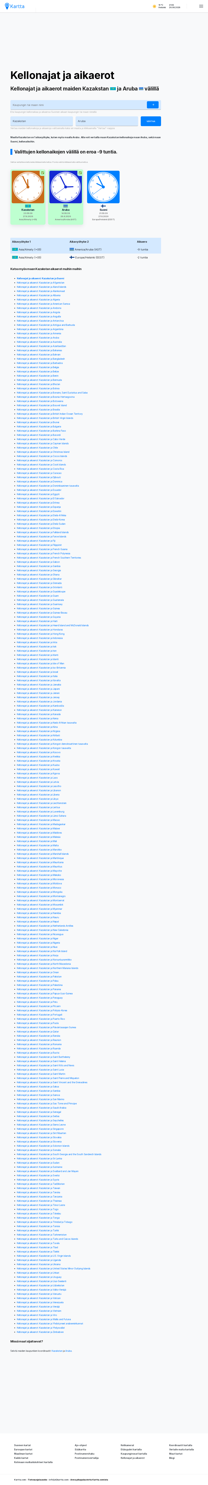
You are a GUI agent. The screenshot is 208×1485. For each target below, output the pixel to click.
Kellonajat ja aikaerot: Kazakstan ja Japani (38, 688)
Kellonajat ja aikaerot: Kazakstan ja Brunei (38, 422)
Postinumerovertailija (87, 1458)
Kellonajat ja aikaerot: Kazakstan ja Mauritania (40, 862)
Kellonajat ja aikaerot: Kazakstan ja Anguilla (39, 316)
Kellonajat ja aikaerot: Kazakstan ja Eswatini (39, 511)
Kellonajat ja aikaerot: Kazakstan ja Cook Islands (41, 464)
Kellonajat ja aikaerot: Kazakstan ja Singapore (40, 1128)
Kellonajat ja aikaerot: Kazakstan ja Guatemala (40, 600)
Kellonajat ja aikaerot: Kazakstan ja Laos (37, 777)
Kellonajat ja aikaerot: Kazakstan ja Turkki (38, 1230)
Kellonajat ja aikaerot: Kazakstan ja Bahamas (39, 350)
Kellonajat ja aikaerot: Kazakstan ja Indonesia (40, 638)
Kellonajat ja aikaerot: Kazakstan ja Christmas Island (43, 451)
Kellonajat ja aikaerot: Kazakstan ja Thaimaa (39, 1200)
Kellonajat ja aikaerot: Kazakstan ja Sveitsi (38, 1175)
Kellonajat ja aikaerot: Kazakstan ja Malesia (38, 837)
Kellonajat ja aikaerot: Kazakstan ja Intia (37, 642)
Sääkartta (80, 1449)
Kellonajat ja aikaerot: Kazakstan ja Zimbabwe (40, 1332)
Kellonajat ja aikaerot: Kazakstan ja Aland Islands (41, 286)
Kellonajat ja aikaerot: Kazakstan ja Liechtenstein (41, 803)
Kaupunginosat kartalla (134, 1453)
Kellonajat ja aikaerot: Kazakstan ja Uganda (39, 1260)
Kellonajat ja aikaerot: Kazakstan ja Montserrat (40, 900)
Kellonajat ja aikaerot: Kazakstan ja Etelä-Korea (41, 519)
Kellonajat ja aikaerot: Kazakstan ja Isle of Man (40, 663)
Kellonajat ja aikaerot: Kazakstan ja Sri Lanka (39, 1158)
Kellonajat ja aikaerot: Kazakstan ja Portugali (39, 1014)
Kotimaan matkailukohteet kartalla (33, 1462)
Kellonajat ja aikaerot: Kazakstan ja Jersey (38, 697)
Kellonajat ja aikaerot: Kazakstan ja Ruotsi (38, 1052)
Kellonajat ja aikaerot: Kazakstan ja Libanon (39, 790)
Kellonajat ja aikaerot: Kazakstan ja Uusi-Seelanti (41, 1281)
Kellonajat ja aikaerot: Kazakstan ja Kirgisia (38, 731)
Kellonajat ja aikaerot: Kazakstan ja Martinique (40, 858)
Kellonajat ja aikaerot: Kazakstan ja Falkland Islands (43, 532)
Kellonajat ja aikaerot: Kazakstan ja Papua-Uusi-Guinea (45, 993)
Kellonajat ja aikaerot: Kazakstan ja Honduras (40, 629)
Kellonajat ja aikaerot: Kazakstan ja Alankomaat (41, 291)
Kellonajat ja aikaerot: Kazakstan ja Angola (38, 312)
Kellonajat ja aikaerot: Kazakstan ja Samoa (38, 1095)
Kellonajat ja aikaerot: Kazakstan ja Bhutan (38, 384)
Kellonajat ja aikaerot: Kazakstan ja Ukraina (38, 1264)
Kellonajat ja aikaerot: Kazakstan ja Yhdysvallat (41, 1327)
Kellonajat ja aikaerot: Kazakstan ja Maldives (39, 832)
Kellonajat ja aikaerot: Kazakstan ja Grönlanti (39, 587)
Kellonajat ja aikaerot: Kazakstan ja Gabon (38, 561)
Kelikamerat (127, 1445)
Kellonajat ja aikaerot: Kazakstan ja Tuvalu (38, 1243)
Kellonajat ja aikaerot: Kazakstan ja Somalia (39, 1150)
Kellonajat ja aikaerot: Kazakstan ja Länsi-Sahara (41, 815)
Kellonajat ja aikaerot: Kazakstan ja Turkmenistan (41, 1234)
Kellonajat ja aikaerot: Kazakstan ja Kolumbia (39, 739)
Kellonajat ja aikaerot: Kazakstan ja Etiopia (38, 528)
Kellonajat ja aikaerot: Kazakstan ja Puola (37, 1023)
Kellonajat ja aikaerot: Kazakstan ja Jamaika (39, 684)
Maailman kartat (23, 1453)
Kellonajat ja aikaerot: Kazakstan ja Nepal (38, 921)
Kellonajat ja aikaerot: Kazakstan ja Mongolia (39, 892)
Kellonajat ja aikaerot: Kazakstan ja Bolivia (38, 388)
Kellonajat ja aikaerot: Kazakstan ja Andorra (39, 308)
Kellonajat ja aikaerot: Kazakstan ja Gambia (38, 566)
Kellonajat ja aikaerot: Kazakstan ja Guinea (38, 608)
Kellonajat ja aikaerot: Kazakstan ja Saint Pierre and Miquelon (48, 1078)
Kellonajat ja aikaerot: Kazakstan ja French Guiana (42, 549)
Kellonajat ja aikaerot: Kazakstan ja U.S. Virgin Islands (44, 1255)
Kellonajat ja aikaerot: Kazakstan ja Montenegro (41, 896)
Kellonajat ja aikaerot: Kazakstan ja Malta (37, 845)
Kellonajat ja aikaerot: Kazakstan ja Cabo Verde (41, 439)
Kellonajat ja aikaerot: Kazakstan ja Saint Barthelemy (43, 1057)
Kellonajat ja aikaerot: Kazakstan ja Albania (38, 295)
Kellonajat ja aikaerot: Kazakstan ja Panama (39, 989)
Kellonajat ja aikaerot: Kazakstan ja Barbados (40, 363)
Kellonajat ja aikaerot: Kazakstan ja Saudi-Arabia (41, 1107)
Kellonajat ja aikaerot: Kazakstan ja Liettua (38, 807)
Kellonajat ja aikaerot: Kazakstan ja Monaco (39, 887)
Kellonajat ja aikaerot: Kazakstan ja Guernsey (40, 604)
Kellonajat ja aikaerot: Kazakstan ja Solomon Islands (43, 1145)
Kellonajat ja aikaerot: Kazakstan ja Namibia (39, 913)
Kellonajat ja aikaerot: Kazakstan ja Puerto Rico (41, 1018)
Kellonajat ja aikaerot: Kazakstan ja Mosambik (40, 904)
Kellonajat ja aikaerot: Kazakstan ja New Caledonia (42, 930)
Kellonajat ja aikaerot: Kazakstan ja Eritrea (38, 502)
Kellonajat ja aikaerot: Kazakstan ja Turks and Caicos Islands (47, 1238)
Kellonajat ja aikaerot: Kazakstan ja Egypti (38, 494)
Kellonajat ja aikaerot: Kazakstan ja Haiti (37, 621)
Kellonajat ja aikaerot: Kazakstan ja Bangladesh (41, 358)
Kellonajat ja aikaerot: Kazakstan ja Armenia (39, 333)
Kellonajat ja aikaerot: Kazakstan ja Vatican (39, 1298)
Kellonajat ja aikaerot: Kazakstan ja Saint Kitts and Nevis (45, 1065)
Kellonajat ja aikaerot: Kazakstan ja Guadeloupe (41, 591)
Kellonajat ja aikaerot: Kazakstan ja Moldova (39, 883)
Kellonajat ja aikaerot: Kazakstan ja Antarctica (40, 320)
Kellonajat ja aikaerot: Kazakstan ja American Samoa (43, 303)
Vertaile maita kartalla (181, 1449)
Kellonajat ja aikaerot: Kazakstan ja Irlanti (37, 655)
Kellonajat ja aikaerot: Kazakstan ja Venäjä (38, 1306)
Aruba (68, 1350)
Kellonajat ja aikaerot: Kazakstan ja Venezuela (40, 1302)
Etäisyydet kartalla (131, 1449)
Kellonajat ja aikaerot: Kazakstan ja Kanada (39, 714)
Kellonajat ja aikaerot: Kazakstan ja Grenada (39, 583)
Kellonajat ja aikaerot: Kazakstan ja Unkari (38, 1272)
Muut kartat (175, 1453)
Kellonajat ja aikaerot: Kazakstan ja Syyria (38, 1179)
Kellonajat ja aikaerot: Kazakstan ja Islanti (38, 659)
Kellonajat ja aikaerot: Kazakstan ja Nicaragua (40, 934)
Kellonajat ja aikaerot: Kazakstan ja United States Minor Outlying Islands (53, 1268)
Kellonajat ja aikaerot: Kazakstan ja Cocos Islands (42, 456)
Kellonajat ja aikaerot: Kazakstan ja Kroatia (38, 760)
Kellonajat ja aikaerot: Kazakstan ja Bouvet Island (42, 405)
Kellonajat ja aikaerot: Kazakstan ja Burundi (39, 435)
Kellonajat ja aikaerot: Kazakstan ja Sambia (38, 1090)
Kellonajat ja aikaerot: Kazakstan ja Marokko (39, 849)
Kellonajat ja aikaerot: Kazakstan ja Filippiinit (39, 545)
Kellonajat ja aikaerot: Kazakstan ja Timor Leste (41, 1205)
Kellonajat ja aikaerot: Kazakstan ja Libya (37, 798)
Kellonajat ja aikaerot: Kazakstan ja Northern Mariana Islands (47, 968)
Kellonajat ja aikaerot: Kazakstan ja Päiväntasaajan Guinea (46, 1027)
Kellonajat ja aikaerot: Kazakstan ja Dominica (39, 481)
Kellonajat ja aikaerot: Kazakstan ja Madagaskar (41, 824)
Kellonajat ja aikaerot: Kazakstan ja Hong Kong (40, 633)
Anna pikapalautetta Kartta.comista (89, 1479)
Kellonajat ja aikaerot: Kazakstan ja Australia (39, 341)
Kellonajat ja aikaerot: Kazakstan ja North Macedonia (44, 963)
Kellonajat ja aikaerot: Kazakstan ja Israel (37, 671)
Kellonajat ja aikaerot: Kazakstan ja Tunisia (38, 1226)
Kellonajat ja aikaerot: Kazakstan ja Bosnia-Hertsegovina (45, 396)
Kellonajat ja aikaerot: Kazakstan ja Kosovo (39, 752)
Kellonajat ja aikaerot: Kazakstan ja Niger (37, 938)
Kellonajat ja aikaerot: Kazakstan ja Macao (38, 820)
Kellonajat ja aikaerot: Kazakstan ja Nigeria (38, 942)
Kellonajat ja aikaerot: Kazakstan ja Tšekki (38, 1251)
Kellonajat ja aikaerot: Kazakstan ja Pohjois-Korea (42, 1010)
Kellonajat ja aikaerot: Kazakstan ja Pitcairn (39, 1006)
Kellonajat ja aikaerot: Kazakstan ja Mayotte (39, 870)
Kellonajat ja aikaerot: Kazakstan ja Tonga (38, 1217)
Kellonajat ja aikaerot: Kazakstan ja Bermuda (39, 380)
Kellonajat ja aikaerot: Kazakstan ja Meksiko (39, 875)
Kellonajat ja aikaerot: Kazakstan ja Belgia (38, 367)
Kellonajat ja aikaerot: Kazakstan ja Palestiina (40, 985)
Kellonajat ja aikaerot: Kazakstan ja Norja (37, 955)
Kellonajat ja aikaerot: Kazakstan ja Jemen (38, 693)
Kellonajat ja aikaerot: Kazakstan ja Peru (37, 1002)
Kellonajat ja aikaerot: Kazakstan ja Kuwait (38, 769)
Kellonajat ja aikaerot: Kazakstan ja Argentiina (40, 329)
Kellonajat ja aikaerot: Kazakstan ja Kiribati (38, 735)
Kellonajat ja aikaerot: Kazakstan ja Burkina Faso (41, 430)
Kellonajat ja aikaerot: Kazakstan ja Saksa (38, 1086)
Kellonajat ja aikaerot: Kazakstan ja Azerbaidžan (41, 346)
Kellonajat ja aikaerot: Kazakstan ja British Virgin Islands (45, 418)
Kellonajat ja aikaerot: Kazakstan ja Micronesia (40, 879)
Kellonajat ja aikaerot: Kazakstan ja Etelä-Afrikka (41, 515)
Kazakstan (57, 1350)
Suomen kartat (22, 1445)
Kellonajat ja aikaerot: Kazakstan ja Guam (38, 595)
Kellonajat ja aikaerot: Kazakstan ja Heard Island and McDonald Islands (53, 625)
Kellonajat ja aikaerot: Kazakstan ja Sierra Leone (41, 1124)
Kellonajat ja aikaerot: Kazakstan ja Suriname (39, 1167)
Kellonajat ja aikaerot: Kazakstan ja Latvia (38, 781)
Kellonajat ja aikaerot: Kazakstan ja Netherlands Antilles (45, 925)
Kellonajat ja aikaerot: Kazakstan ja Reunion (39, 1040)
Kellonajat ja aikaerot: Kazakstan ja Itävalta (39, 680)
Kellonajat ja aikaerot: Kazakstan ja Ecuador (39, 490)
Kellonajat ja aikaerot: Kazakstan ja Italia (37, 676)
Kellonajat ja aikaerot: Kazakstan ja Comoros (39, 460)
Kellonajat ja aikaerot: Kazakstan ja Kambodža (40, 705)
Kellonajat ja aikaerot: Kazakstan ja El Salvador (40, 498)
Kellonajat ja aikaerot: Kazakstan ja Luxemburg (40, 811)
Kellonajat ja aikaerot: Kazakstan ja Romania (39, 1044)
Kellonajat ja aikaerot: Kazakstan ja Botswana (40, 401)
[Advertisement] (104, 40)
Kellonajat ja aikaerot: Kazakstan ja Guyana (39, 616)
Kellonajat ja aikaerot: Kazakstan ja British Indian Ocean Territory (50, 413)
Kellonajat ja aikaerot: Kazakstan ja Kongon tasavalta (44, 748)
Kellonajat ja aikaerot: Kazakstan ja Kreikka (38, 756)
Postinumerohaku (84, 1453)
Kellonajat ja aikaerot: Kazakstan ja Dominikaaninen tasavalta (48, 485)
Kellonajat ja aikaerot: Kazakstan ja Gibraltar (39, 578)
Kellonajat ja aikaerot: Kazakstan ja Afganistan (40, 282)
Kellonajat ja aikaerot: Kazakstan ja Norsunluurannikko (44, 959)
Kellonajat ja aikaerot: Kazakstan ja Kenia (37, 718)
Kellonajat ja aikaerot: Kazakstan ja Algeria (38, 299)
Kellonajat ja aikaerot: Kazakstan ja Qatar (38, 1031)
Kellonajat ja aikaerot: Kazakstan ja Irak (36, 646)
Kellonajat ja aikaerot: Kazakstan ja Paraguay (40, 997)
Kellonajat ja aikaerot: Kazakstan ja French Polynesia (43, 553)
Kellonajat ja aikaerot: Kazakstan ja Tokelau (39, 1213)
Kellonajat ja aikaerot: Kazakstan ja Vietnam (39, 1310)
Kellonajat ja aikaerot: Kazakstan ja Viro (37, 1315)
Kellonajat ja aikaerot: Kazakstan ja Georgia (39, 570)
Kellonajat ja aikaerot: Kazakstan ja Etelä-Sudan (41, 523)
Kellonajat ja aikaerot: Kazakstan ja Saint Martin (41, 1073)
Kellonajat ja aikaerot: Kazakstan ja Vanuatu (39, 1293)
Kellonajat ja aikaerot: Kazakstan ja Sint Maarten (41, 1133)
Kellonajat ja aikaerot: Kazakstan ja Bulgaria (39, 426)
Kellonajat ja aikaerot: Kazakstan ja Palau (37, 980)
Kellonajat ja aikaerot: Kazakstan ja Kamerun (39, 710)
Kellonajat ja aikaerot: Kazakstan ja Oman (38, 972)
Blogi (172, 1458)
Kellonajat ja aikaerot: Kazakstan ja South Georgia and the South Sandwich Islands (59, 1154)
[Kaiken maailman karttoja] (14, 6)
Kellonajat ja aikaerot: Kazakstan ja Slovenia (39, 1141)
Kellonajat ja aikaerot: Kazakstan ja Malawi (38, 828)
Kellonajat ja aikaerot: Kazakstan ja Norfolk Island (42, 951)
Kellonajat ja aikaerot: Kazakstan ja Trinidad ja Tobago (44, 1222)
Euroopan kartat (23, 1449)
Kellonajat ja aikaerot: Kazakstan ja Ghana (38, 574)
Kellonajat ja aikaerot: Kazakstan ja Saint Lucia (40, 1069)
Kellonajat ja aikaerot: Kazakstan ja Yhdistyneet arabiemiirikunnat (50, 1323)
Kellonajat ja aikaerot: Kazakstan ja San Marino (40, 1099)
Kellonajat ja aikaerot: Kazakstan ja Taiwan (38, 1188)
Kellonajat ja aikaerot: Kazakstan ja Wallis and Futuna (44, 1319)
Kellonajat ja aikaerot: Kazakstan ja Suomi (40, 278)
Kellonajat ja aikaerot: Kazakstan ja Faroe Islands (41, 536)
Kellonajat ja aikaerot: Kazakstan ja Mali (37, 841)
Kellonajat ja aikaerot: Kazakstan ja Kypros (38, 773)
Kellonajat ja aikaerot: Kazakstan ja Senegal (39, 1112)
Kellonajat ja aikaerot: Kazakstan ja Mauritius (39, 866)
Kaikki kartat (21, 1458)
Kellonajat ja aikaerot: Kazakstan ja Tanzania (39, 1196)
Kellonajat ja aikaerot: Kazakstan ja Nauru (38, 917)
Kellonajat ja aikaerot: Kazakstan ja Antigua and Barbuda (46, 325)
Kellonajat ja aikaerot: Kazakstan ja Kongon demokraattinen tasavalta (52, 743)
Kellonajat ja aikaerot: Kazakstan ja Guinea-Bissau (42, 612)
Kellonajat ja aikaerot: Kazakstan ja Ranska (38, 1035)
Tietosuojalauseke (37, 1479)
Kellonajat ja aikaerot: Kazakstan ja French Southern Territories (49, 557)
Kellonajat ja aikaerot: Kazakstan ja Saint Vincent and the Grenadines (52, 1082)
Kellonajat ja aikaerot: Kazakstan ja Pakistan (39, 976)
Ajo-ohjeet (81, 1445)
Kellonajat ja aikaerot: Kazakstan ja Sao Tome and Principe (47, 1103)
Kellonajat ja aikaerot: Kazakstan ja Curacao (39, 473)
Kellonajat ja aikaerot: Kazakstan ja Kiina (37, 726)
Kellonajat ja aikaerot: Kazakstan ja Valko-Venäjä (41, 1289)
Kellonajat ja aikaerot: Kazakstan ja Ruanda (39, 1048)
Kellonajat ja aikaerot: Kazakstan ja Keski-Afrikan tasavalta (47, 722)
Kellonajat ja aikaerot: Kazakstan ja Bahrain (38, 354)
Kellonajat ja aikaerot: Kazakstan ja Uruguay (39, 1277)
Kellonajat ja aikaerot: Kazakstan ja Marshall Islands (43, 853)
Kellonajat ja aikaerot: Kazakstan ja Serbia (38, 1116)
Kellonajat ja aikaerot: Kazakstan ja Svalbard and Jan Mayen (47, 1171)
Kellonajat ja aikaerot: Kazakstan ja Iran (37, 650)
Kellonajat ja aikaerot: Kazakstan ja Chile (37, 447)
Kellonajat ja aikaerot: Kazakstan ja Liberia (38, 794)
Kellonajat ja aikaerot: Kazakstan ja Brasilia (38, 409)
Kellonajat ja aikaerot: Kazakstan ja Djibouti (39, 477)
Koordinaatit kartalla (180, 1445)
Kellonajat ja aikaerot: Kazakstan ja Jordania (39, 701)
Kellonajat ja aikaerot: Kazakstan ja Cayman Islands (43, 443)
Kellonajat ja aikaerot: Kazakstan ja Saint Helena (41, 1061)
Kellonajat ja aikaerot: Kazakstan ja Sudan (38, 1162)
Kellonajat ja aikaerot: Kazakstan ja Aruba (38, 337)
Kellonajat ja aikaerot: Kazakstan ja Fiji (36, 540)
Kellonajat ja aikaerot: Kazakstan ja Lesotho (39, 786)
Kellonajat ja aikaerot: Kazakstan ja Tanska (38, 1192)
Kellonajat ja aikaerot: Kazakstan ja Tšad (37, 1247)
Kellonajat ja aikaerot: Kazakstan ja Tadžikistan (41, 1183)
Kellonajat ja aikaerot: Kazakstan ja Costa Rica (40, 468)
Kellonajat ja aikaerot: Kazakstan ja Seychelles (40, 1120)
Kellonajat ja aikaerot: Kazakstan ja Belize (38, 371)
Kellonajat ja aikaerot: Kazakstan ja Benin (37, 375)
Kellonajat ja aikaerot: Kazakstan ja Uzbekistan (40, 1285)
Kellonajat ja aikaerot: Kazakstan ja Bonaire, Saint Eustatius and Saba (52, 392)
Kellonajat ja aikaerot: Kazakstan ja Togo (37, 1209)
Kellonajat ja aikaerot (62, 75)
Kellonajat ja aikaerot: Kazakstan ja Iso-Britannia (41, 667)
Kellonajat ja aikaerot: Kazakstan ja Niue (37, 947)
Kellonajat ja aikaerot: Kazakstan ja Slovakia (39, 1137)
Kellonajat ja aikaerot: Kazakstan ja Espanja (39, 506)
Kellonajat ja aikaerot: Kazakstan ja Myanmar (39, 908)
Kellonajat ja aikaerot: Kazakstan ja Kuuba (38, 765)
